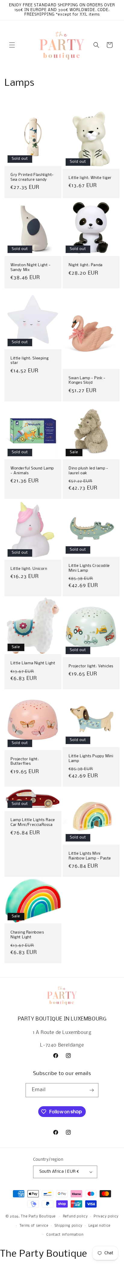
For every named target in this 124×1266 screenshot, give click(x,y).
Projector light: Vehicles (91, 666)
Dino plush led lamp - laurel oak (88, 470)
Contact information (64, 1235)
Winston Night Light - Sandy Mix (31, 267)
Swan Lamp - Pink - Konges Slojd (87, 380)
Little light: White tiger (90, 178)
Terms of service (34, 1226)
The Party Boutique (38, 1216)
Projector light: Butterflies (25, 761)
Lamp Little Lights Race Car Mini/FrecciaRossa (33, 822)
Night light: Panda (86, 265)
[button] (12, 45)
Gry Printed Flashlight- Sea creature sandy (32, 177)
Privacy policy (106, 1216)
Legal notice (99, 1226)
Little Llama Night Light (33, 663)
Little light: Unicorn (29, 569)
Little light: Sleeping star (29, 360)
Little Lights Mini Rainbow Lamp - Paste (90, 856)
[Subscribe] (91, 1090)
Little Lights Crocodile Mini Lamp (89, 568)
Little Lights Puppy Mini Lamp (91, 758)
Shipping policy (68, 1226)
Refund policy (75, 1216)
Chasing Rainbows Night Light (27, 935)
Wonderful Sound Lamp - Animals (32, 470)
